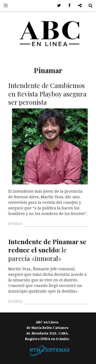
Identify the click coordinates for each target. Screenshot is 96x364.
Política (16, 224)
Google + (78, 6)
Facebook (67, 6)
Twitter (57, 6)
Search (88, 6)
